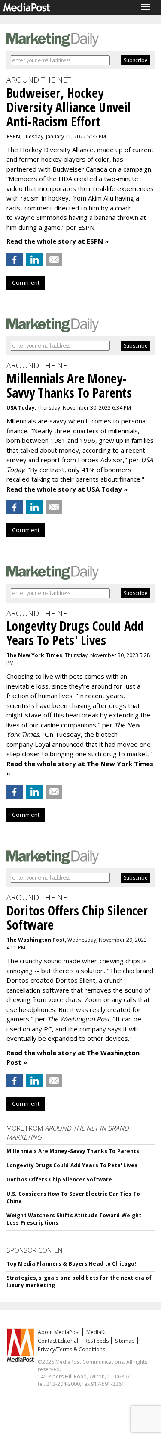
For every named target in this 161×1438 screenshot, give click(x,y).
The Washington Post (35, 939)
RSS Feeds (97, 1340)
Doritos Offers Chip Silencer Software (59, 1179)
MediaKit (96, 1332)
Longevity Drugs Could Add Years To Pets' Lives (72, 1165)
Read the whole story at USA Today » (67, 489)
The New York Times (34, 655)
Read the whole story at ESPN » (57, 241)
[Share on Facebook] (14, 259)
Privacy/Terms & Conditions (71, 1349)
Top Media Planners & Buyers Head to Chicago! (71, 1263)
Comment (25, 282)
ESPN (13, 136)
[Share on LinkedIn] (34, 259)
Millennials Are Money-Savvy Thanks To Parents (72, 1151)
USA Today (20, 407)
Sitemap (125, 1340)
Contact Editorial (58, 1340)
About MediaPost (59, 1332)
